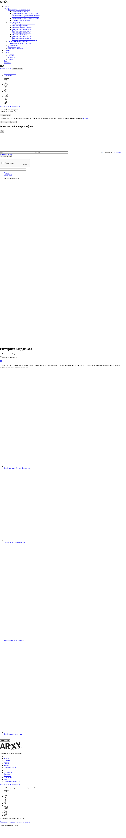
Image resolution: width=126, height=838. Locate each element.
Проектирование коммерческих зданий (25, 13)
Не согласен (4, 122)
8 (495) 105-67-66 (6, 68)
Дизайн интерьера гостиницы (22, 27)
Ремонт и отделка (14, 47)
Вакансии (11, 56)
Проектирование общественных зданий (25, 17)
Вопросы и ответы (10, 74)
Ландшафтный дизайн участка (18, 41)
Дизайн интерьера (14, 22)
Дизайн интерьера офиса (20, 34)
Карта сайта (26, 822)
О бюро (6, 52)
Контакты (7, 63)
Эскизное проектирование (21, 20)
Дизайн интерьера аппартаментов (23, 24)
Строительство (13, 45)
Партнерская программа (12, 781)
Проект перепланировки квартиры (19, 43)
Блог (5, 61)
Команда (11, 54)
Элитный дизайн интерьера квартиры (24, 40)
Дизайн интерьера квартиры (21, 29)
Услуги (6, 8)
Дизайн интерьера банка (20, 26)
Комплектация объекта (15, 48)
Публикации (8, 75)
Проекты (7, 50)
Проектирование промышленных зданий (25, 18)
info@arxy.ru (16, 106)
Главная (6, 6)
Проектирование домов (20, 11)
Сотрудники (8, 175)
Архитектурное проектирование (19, 10)
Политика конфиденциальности (11, 822)
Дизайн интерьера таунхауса (21, 38)
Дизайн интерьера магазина (21, 33)
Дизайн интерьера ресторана (21, 36)
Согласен (13, 122)
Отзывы (10, 59)
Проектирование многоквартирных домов (26, 15)
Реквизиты (11, 57)
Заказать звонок (17, 68)
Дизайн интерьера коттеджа (21, 31)
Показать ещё (5, 740)
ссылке (85, 118)
